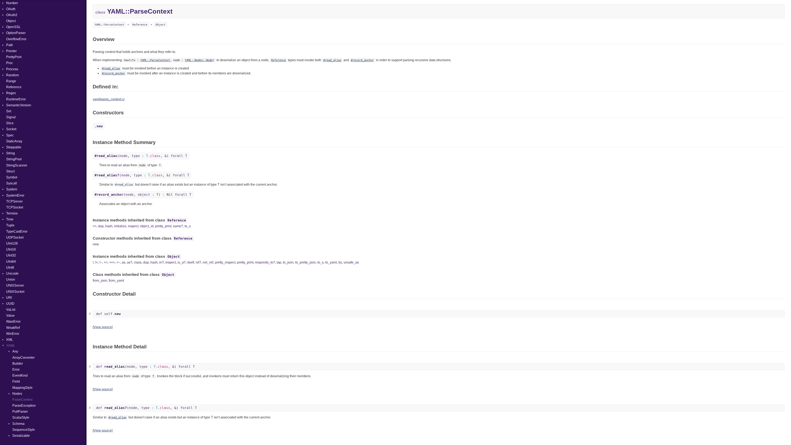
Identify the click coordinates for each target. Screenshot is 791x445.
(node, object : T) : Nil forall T (143, 195)
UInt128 (12, 243)
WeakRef (13, 327)
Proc (9, 63)
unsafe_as (351, 262)
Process (12, 69)
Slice (10, 123)
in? (161, 262)
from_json (100, 280)
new (96, 244)
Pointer (11, 51)
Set (8, 111)
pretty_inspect (225, 262)
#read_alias (332, 60)
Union (10, 279)
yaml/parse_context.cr (109, 99)
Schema (18, 423)
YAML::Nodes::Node (199, 60)
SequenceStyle (23, 429)
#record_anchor (362, 60)
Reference (13, 87)
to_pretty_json (305, 262)
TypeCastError (16, 231)
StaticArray (14, 141)
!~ (100, 262)
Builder (17, 363)
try (340, 262)
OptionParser (16, 33)
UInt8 (10, 267)
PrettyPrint (13, 57)
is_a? (182, 262)
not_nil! (208, 262)
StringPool (14, 159)
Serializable (21, 435)
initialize (120, 226)
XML (9, 339)
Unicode (12, 273)
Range (11, 81)
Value (10, 315)
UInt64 (11, 261)
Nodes (17, 393)
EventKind (20, 375)
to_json (288, 262)
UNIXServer (15, 285)
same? (178, 226)
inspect (133, 226)
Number (12, 3)
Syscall (11, 183)
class (138, 262)
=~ (118, 262)
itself (190, 262)
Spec (10, 135)
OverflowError (16, 39)
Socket (11, 129)
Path (9, 45)
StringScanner (16, 165)
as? (129, 262)
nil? (198, 262)
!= (96, 262)
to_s (188, 226)
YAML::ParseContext (109, 24)
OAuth (10, 9)
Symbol (11, 177)
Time (9, 219)
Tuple (10, 225)
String (10, 153)
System (11, 189)
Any (15, 351)
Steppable (13, 147)
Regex (11, 93)
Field (16, 381)
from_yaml (116, 280)
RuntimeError (16, 99)
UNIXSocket (15, 291)
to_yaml (331, 262)
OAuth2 (11, 15)
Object (11, 21)
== (94, 226)
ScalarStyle (20, 417)
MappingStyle (22, 387)
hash (108, 226)
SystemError (15, 195)
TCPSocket (14, 207)
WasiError (13, 321)
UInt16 (11, 249)
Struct (10, 171)
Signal (11, 117)
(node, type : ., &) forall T (141, 156)
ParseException (24, 405)
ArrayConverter (23, 357)
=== (112, 262)
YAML (10, 345)
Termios (12, 213)
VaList (10, 309)
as (123, 262)
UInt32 (11, 255)
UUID (10, 303)
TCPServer (14, 201)
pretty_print (163, 226)
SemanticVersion (18, 105)
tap (279, 262)
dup (101, 226)
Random (12, 75)
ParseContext (22, 399)
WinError (12, 333)
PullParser (20, 411)
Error (16, 369)
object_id (146, 226)
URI (9, 297)
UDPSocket (14, 237)
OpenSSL (13, 27)
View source (103, 327)
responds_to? (265, 262)
